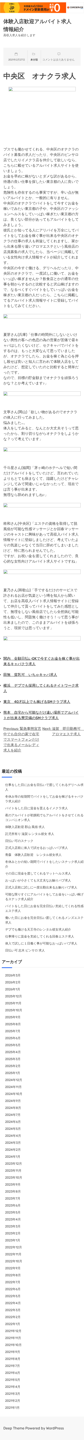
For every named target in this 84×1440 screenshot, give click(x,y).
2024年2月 (13, 1150)
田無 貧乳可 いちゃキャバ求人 (30, 675)
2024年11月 (13, 1087)
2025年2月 (13, 1066)
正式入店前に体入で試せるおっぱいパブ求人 (36, 848)
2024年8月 (13, 1108)
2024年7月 (13, 1115)
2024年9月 (13, 1101)
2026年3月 (13, 975)
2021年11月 (13, 1338)
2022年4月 (13, 1303)
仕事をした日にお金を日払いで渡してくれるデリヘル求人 (44, 787)
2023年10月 (13, 1178)
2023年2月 (13, 1233)
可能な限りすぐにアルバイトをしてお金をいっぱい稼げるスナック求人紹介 (44, 897)
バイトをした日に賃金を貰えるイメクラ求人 (36, 808)
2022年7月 (12, 1282)
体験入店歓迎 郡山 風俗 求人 (25, 827)
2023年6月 (13, 1205)
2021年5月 (12, 1380)
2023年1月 (12, 1240)
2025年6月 (13, 1038)
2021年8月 (12, 1359)
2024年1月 (12, 1157)
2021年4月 (12, 1387)
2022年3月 (13, 1310)
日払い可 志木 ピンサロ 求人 (25, 950)
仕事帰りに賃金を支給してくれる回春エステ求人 (39, 936)
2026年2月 (13, 982)
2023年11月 (13, 1171)
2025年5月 (13, 1045)
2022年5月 (13, 1296)
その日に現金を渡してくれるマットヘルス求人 (38, 873)
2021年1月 (12, 1408)
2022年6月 (13, 1289)
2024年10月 (13, 1094)
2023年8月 (13, 1191)
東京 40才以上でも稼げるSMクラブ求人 (36, 702)
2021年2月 (12, 1401)
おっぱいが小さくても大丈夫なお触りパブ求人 (38, 880)
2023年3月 (13, 1226)
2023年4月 (13, 1219)
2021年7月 (12, 1366)
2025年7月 (12, 1031)
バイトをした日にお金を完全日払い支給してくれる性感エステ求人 (44, 908)
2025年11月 (13, 1003)
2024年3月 (13, 1143)
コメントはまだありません (58, 59)
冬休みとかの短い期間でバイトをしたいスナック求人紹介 (44, 864)
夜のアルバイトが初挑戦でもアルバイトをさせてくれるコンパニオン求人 (44, 817)
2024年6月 (13, 1122)
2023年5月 (13, 1212)
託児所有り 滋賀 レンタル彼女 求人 (29, 834)
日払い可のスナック (19, 841)
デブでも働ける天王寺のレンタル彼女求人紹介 (38, 929)
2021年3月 (12, 1394)
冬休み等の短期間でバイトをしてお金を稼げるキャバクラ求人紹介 (44, 799)
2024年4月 (13, 1136)
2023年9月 (13, 1185)
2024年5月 (13, 1129)
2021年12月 (13, 1331)
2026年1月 (12, 989)
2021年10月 (13, 1345)
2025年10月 (13, 1010)
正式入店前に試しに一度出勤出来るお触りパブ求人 (41, 887)
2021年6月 (12, 1373)
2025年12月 (13, 996)
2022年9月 (13, 1268)
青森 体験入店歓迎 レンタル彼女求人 (33, 855)
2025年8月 (13, 1024)
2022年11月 (13, 1254)
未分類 (34, 59)
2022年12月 (13, 1247)
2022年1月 (12, 1324)
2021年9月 (12, 1352)
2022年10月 (13, 1261)
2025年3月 (13, 1059)
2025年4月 (13, 1052)
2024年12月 (13, 1080)
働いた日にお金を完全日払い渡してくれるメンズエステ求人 (44, 920)
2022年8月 (13, 1275)
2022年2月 (13, 1317)
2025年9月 (13, 1017)
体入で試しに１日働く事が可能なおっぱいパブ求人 (41, 943)
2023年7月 (12, 1198)
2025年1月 (12, 1073)
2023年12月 (13, 1164)
